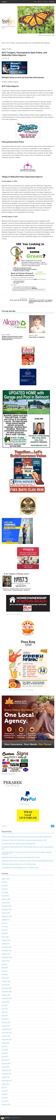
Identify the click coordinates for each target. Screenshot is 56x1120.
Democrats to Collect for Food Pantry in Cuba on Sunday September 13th (24, 840)
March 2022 (5, 1060)
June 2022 (5, 1050)
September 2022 (7, 1039)
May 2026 (5, 889)
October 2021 (6, 1077)
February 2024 (6, 981)
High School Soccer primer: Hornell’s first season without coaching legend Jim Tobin (27, 861)
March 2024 (5, 978)
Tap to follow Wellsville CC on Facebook (21, 690)
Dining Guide (51, 1)
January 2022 (6, 1067)
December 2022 (6, 1029)
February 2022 (6, 1063)
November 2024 (7, 950)
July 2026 (4, 882)
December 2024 (6, 947)
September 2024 (7, 957)
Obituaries (40, 1)
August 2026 (5, 879)
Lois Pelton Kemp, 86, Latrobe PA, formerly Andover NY (18, 843)
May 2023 (5, 1012)
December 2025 (6, 906)
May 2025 (5, 930)
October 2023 (6, 995)
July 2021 (4, 1087)
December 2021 (6, 1070)
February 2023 (6, 1022)
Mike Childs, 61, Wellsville (37, 337)
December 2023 (6, 988)
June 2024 (5, 967)
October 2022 (6, 1036)
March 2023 (5, 1019)
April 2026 (5, 892)
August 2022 (5, 1043)
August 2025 (5, 920)
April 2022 (5, 1056)
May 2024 (5, 971)
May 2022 (5, 1053)
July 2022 (4, 1046)
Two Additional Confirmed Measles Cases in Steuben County (20, 867)
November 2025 (7, 909)
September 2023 (7, 998)
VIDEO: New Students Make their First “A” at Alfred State (19, 864)
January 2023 (6, 1026)
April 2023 (5, 1015)
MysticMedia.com (15, 1118)
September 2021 (7, 1080)
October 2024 (6, 954)
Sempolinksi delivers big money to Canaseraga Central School (21, 857)
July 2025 (4, 923)
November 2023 (7, 991)
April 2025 (5, 933)
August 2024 (5, 961)
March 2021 (5, 1101)
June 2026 (5, 885)
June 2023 (5, 1009)
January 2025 (6, 944)
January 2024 (6, 985)
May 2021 (5, 1094)
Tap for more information (14, 614)
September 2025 (7, 916)
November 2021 (7, 1074)
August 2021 (5, 1084)
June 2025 (5, 926)
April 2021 (5, 1098)
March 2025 (5, 937)
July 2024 (4, 964)
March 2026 (5, 896)
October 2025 (6, 913)
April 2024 (5, 974)
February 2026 (6, 899)
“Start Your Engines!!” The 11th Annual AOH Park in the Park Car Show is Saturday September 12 (26, 853)
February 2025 (6, 940)
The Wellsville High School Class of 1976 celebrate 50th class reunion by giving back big (27, 848)
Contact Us (45, 1)
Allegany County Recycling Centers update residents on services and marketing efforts (12, 338)
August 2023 (5, 1002)
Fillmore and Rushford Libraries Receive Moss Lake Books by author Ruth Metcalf (26, 837)
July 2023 (4, 1005)
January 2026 (6, 902)
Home (35, 1)
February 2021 (6, 1104)
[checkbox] (2, 1117)
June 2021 (5, 1091)
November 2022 (7, 1033)
